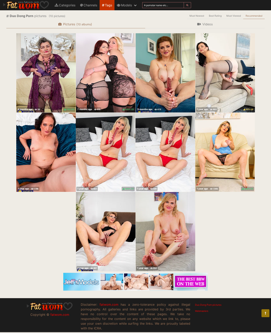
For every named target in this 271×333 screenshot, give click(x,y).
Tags (108, 5)
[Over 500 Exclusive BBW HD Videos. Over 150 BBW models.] (135, 289)
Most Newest (196, 15)
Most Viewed (233, 15)
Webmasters (201, 311)
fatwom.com (59, 315)
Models (126, 5)
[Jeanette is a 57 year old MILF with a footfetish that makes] (106, 231)
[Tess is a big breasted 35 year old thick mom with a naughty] (165, 72)
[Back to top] (265, 313)
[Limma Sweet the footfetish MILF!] (165, 152)
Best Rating (215, 15)
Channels (90, 5)
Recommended (254, 15)
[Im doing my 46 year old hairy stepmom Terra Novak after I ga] (46, 152)
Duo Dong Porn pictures (208, 304)
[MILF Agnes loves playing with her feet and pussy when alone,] (165, 231)
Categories (67, 5)
